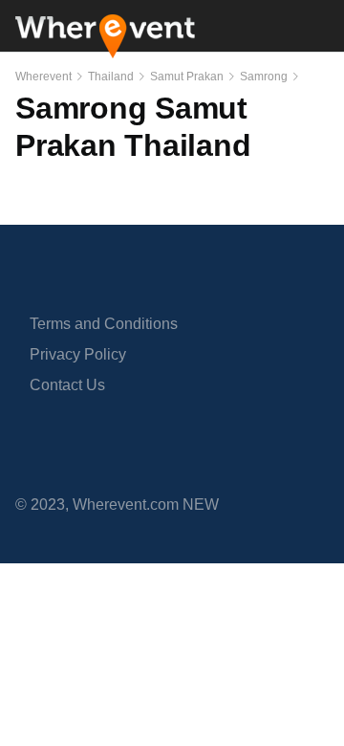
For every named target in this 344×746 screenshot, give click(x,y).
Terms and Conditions (104, 324)
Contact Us (67, 385)
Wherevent (43, 76)
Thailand (111, 76)
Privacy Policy (78, 354)
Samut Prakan (187, 76)
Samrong (264, 76)
